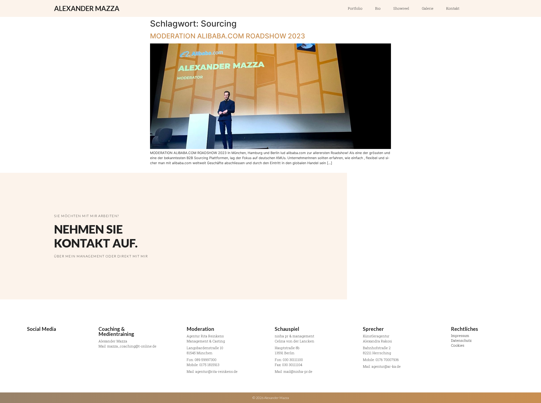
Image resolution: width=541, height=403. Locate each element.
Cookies (457, 345)
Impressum (460, 336)
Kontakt (452, 8)
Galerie (427, 8)
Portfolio (355, 8)
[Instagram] (481, 8)
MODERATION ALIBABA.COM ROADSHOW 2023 (227, 36)
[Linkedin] (471, 8)
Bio (378, 8)
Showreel (401, 8)
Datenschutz (461, 340)
